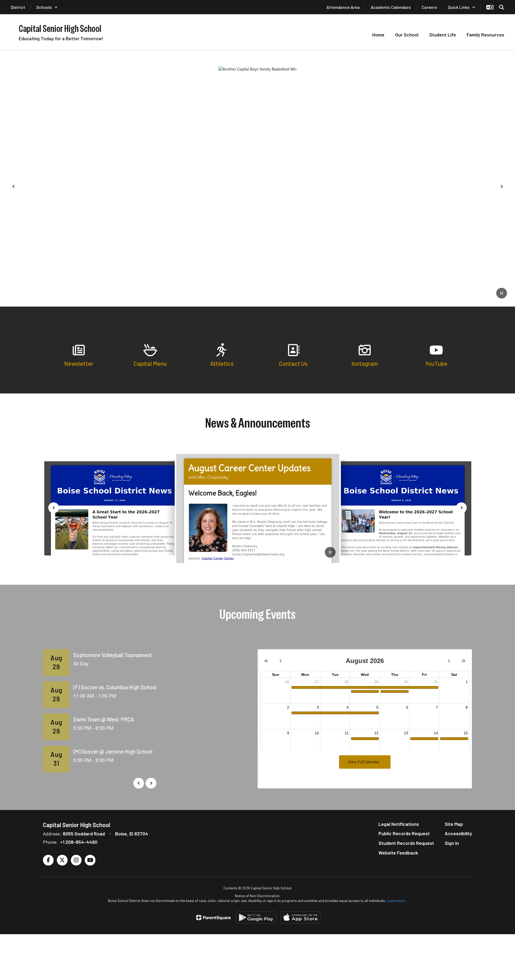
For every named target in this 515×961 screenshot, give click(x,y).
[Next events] (151, 783)
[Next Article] (461, 507)
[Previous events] (138, 783)
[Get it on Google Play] (256, 917)
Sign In (452, 843)
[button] (47, 7)
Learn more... (397, 901)
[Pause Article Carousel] (330, 553)
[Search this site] (501, 7)
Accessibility (458, 833)
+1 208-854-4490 (78, 842)
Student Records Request (406, 843)
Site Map (454, 824)
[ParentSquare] (213, 918)
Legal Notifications (398, 824)
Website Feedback (398, 853)
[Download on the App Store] (300, 917)
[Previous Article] (53, 507)
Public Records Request (404, 833)
